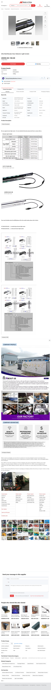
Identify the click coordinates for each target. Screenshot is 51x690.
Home (2, 8)
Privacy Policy (44, 685)
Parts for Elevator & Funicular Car (26, 8)
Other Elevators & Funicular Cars (8, 663)
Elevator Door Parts (26, 675)
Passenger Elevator (21, 663)
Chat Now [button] (39, 64)
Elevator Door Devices (16, 675)
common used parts (5, 646)
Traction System (4, 648)
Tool (26, 650)
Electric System (16, 648)
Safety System (40, 646)
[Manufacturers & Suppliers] (25, 2)
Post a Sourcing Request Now (37, 595)
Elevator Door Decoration (7, 678)
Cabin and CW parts (41, 648)
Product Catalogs (18, 643)
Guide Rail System (16, 646)
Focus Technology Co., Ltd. (17, 685)
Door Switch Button (41, 650)
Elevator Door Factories (30, 672)
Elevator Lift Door (5, 675)
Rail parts (27, 646)
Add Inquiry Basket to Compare (25, 47)
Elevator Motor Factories (43, 672)
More (2, 680)
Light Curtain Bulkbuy (18, 678)
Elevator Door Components (38, 675)
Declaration (38, 685)
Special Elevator (30, 663)
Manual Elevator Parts (6, 666)
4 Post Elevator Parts (17, 666)
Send (12, 595)
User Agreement (32, 685)
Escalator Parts (4, 650)
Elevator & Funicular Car (15, 8)
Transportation (7, 8)
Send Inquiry (13, 63)
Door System (28, 648)
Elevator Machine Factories (7, 672)
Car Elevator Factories (19, 672)
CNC (14, 650)
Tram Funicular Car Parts (41, 663)
